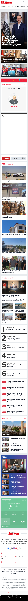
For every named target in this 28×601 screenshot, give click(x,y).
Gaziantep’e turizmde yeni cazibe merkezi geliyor (15, 330)
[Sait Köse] (14, 99)
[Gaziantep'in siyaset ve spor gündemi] (5, 487)
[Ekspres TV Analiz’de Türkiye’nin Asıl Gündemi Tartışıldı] (5, 476)
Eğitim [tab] (23, 158)
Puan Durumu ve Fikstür (6, 557)
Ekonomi (3, 6)
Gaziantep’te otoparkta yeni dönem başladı (15, 374)
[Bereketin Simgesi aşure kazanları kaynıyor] (5, 444)
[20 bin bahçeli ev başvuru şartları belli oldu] (5, 439)
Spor (4, 116)
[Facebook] (8, 548)
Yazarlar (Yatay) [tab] (7, 85)
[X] (11, 548)
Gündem (10, 6)
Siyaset (22, 6)
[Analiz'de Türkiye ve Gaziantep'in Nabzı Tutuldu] (5, 481)
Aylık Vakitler (6, 526)
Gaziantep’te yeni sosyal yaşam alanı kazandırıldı (15, 365)
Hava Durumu (6, 553)
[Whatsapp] (19, 548)
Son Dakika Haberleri (8, 562)
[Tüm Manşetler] (25, 278)
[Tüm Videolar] (25, 457)
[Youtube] (16, 548)
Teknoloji (12, 571)
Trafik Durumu (19, 553)
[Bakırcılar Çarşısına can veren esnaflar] (5, 450)
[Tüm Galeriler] (25, 418)
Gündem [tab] (6, 158)
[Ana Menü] (25, 2)
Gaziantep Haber (10, 327)
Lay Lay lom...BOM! (14, 88)
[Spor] (25, 116)
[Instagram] (14, 548)
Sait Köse (14, 106)
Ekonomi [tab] (15, 158)
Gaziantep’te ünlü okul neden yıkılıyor (15, 348)
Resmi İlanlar (14, 573)
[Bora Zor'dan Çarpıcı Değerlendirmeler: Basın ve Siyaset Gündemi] (5, 492)
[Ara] (23, 2)
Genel (8, 345)
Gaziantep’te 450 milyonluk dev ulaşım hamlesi (16, 356)
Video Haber (5, 571)
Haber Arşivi (19, 562)
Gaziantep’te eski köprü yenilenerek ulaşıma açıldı (14, 339)
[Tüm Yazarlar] (25, 85)
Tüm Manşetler (20, 556)
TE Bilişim (9, 592)
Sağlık (17, 6)
